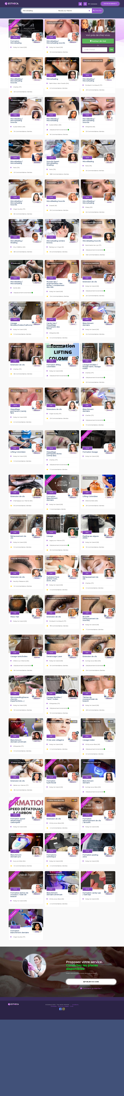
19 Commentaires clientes (94, 547)
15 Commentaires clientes (58, 52)
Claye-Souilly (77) (19, 209)
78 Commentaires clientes (58, 626)
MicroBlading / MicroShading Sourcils (16, 81)
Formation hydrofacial (51, 782)
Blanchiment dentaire (88, 324)
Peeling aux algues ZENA (91, 537)
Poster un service (109, 3)
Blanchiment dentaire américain (18, 741)
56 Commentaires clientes (22, 670)
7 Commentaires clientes (58, 469)
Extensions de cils (54, 409)
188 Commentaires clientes (59, 174)
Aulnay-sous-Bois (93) (93, 661)
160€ (15, 75)
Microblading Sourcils (92, 241)
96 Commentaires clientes (22, 374)
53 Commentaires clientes (94, 131)
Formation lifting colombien (54, 366)
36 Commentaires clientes (22, 790)
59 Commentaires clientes (58, 210)
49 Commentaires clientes (22, 92)
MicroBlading (88, 161)
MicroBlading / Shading (16, 242)
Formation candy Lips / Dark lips (92, 894)
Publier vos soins (92, 982)
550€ (51, 361)
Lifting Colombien (18, 452)
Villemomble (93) (91, 501)
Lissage (50, 536)
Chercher (98, 10)
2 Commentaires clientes (58, 749)
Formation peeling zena (90, 856)
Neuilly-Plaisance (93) (21, 581)
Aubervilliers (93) (19, 127)
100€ (15, 319)
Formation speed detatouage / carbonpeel (17, 820)
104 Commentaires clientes (95, 670)
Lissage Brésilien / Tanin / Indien (54, 698)
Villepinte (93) (90, 127)
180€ (87, 158)
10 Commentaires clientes (94, 170)
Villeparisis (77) (54, 703)
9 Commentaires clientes (22, 547)
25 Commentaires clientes (94, 296)
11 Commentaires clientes (94, 425)
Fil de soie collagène (55, 740)
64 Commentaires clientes (94, 212)
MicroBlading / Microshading (53, 120)
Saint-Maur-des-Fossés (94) (59, 83)
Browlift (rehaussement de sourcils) (90, 618)
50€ (15, 361)
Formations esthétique (51, 856)
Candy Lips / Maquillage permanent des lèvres (53, 326)
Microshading (52, 79)
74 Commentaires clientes (22, 131)
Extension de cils (90, 282)
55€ (51, 613)
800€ (15, 37)
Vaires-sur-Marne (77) (21, 785)
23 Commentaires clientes (22, 172)
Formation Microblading (16, 42)
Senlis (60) (16, 288)
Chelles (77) (17, 87)
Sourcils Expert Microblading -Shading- (53, 163)
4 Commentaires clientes (58, 590)
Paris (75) (16, 167)
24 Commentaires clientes (94, 334)
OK (111, 49)
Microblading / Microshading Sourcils (16, 120)
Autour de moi (99, 41)
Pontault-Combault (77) (93, 85)
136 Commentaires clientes (95, 255)
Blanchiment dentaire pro (15, 856)
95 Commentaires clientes (22, 214)
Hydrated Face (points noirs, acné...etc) (53, 579)
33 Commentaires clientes (94, 505)
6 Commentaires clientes (58, 88)
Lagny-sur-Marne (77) (57, 540)
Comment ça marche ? (92, 988)
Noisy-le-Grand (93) (20, 47)
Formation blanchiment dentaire (19, 932)
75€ (87, 777)
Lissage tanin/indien (19, 656)
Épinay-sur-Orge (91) (56, 247)
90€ (51, 573)
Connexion (93, 4)
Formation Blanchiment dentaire (52, 498)
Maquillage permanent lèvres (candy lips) (54, 454)
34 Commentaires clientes (58, 550)
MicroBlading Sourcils (56, 201)
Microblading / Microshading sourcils (56, 42)
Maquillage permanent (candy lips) (18, 411)
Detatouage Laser (54, 656)
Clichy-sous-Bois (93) (92, 744)
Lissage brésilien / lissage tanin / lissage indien (92, 366)
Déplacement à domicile (58, 130)
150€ (51, 37)
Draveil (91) (53, 205)
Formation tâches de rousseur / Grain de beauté (19, 895)
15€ (87, 693)
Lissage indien (89, 740)
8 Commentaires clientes (58, 252)
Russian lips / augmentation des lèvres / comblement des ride (55, 284)
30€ (87, 573)
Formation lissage (90, 452)
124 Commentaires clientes (59, 296)
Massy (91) (89, 207)
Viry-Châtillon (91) (19, 247)
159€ (15, 115)
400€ (87, 815)
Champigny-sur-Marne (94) (22, 501)
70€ (51, 405)
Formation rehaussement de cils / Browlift (92, 820)
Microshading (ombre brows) (56, 242)
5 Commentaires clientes (22, 334)
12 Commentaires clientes (22, 586)
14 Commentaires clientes (22, 866)
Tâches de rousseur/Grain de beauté (90, 699)
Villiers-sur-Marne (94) (21, 661)
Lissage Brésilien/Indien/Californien (21, 324)
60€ (87, 278)
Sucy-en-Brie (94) (19, 861)
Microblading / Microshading (89, 80)
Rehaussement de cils (18, 537)
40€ (87, 493)
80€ (87, 319)
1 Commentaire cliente (57, 509)
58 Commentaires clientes (22, 252)
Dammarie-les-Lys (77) (93, 245)
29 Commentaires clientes (94, 90)
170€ (87, 237)
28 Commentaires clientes (94, 710)
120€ (51, 278)
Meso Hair (14, 617)
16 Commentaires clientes (58, 134)
